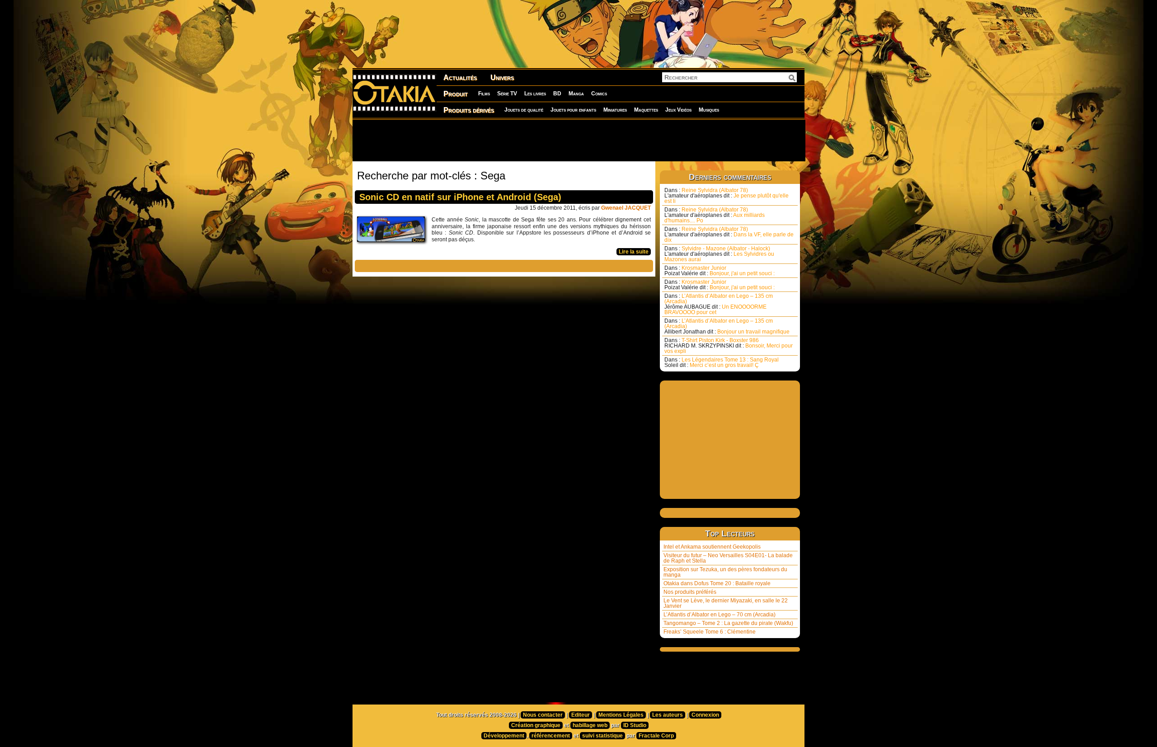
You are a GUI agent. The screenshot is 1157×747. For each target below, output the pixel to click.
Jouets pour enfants (573, 110)
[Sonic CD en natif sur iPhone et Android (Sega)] (393, 231)
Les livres (535, 93)
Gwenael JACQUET (626, 208)
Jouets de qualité (523, 110)
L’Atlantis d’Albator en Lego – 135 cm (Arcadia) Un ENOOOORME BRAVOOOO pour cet (718, 304)
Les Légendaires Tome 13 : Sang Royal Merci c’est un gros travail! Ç (721, 362)
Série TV (507, 93)
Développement (504, 736)
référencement (550, 736)
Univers (502, 77)
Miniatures (615, 110)
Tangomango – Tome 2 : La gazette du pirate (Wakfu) (728, 623)
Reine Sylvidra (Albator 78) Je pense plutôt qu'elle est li (726, 195)
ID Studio (634, 725)
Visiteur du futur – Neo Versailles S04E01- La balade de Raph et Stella (728, 558)
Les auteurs (667, 715)
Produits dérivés (468, 110)
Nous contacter (543, 715)
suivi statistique (602, 736)
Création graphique (535, 725)
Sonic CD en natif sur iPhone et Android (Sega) (460, 197)
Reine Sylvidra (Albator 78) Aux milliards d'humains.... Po (714, 215)
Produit (455, 94)
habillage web (590, 725)
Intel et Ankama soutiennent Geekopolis (712, 547)
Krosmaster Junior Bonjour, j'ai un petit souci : (719, 271)
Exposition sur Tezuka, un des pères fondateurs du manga (725, 572)
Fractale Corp (656, 736)
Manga (576, 93)
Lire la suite (634, 252)
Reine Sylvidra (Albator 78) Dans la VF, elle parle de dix (729, 234)
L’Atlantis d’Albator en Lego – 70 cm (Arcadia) (719, 614)
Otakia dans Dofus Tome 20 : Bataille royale (717, 583)
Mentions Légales (621, 715)
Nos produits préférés (689, 592)
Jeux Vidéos (678, 110)
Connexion (705, 715)
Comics (599, 93)
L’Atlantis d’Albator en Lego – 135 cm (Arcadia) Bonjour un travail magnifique (727, 326)
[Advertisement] (578, 140)
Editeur (580, 715)
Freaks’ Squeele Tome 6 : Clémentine (709, 632)
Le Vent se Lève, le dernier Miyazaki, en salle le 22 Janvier (725, 603)
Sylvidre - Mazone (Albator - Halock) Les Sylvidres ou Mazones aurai (719, 254)
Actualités (460, 77)
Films (484, 93)
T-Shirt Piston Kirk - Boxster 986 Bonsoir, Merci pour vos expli (728, 345)
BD (557, 93)
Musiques (709, 110)
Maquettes (646, 110)
